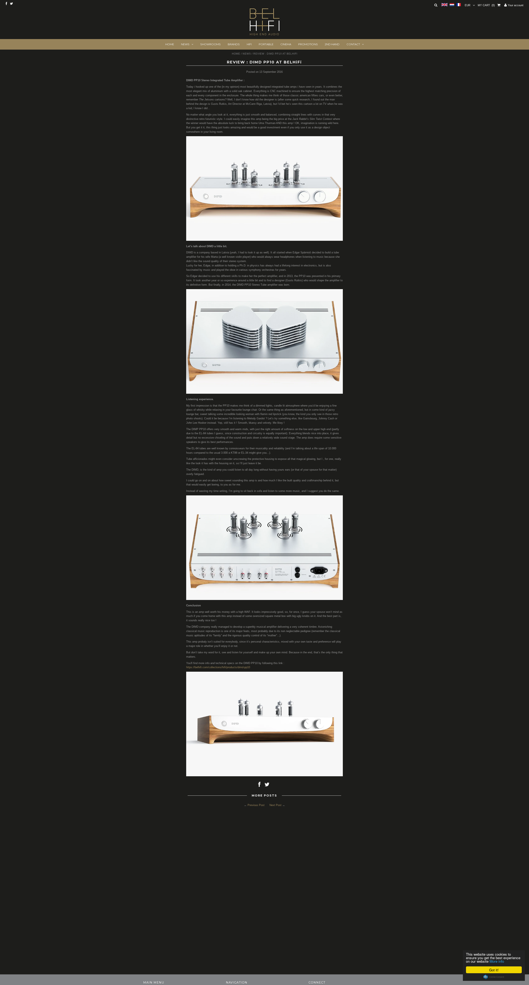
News (247, 53)
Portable (266, 44)
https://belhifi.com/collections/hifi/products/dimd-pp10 (218, 667)
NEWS (185, 44)
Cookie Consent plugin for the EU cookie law (494, 977)
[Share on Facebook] (259, 785)
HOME (169, 44)
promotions (308, 44)
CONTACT (353, 44)
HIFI (249, 44)
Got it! (494, 969)
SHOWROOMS (210, 44)
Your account (515, 5)
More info (497, 961)
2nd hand (332, 44)
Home (236, 53)
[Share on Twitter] (266, 785)
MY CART (486, 5)
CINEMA (285, 44)
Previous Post (256, 805)
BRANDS (234, 44)
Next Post (275, 805)
